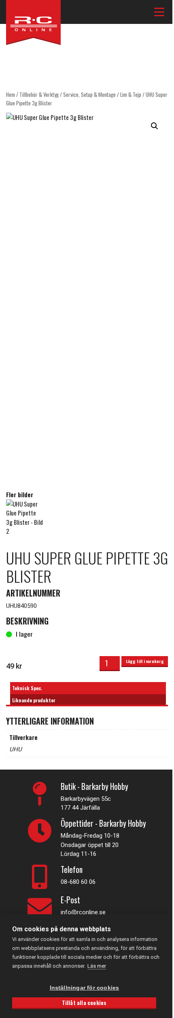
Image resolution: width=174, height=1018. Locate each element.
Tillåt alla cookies (84, 1003)
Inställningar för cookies (84, 988)
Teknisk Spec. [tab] (27, 687)
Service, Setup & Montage (89, 94)
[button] (154, 126)
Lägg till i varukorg (145, 661)
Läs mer (96, 966)
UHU (15, 749)
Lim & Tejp (130, 94)
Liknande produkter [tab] (33, 700)
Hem (10, 94)
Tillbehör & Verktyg (39, 94)
